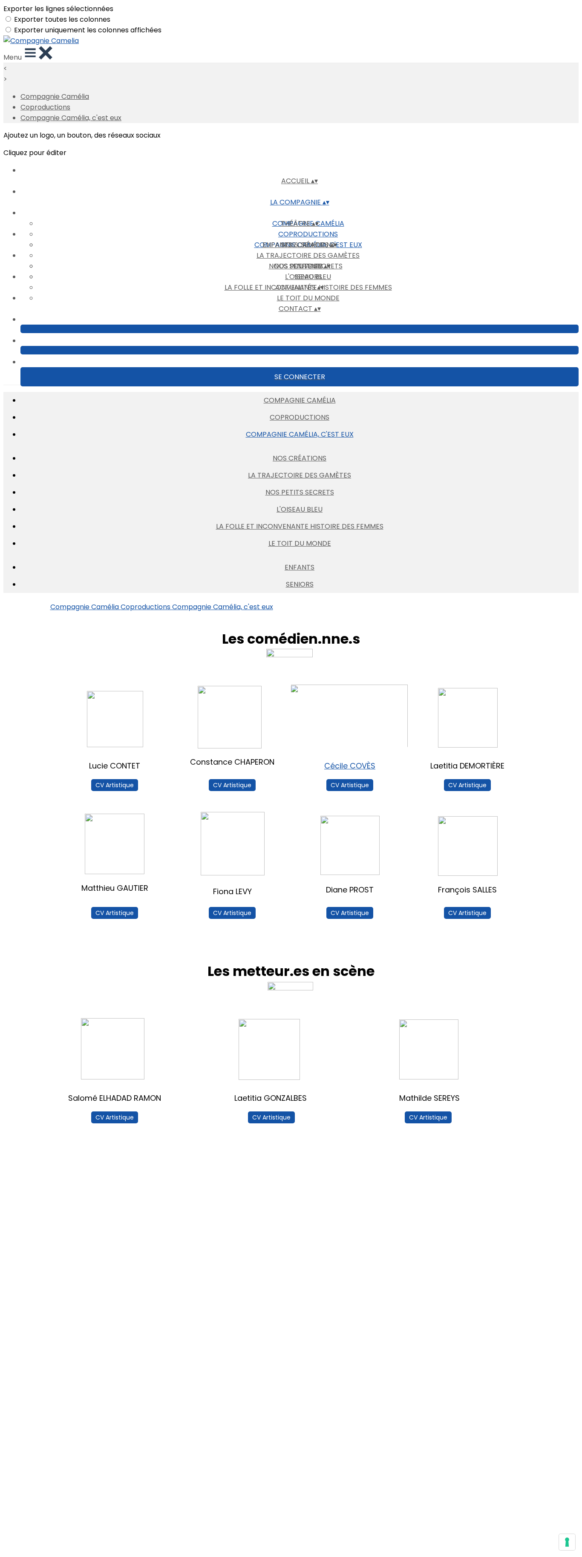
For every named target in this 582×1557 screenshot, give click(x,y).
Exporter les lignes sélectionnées (58, 9)
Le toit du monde (308, 298)
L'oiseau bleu (300, 509)
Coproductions (45, 107)
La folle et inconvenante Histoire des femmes (299, 526)
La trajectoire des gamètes (308, 255)
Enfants (299, 567)
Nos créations (299, 458)
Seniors (308, 277)
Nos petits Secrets (299, 492)
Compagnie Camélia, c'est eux (70, 118)
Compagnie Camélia (54, 96)
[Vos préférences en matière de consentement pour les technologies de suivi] (567, 1542)
